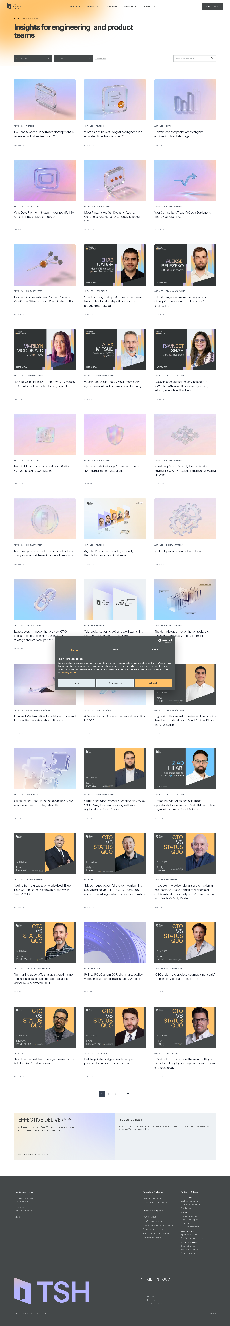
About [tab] (155, 650)
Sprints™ (91, 6)
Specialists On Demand (154, 1192)
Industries (128, 6)
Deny (76, 683)
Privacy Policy (69, 672)
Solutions (72, 6)
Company (147, 6)
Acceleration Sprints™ (153, 1210)
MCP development (190, 1227)
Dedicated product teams (155, 1202)
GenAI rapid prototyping (154, 1221)
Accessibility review (152, 1237)
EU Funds (151, 1297)
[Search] (212, 58)
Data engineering (189, 1216)
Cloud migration (188, 1253)
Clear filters (100, 58)
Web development (189, 1201)
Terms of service (154, 1303)
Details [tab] (115, 650)
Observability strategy (153, 1229)
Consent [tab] (75, 650)
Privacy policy (153, 1300)
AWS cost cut (149, 1217)
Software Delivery (189, 1192)
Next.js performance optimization (158, 1225)
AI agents (185, 1223)
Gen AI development (190, 1219)
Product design (188, 1208)
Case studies (111, 6)
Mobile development (190, 1204)
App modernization (190, 1234)
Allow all (153, 683)
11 (128, 1094)
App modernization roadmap (156, 1233)
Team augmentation (152, 1198)
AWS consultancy (189, 1249)
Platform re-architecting (192, 1238)
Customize (113, 683)
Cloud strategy (188, 1246)
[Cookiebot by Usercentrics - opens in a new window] (160, 641)
